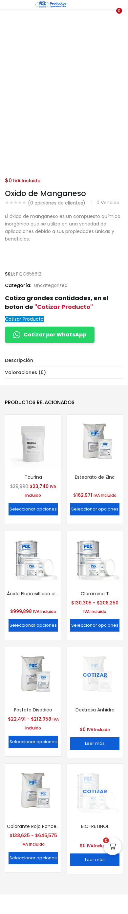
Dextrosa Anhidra (95, 710)
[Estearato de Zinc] (95, 442)
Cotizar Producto (24, 319)
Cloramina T (95, 594)
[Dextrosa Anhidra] (95, 675)
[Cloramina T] (95, 558)
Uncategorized (51, 285)
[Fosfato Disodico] (33, 675)
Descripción (19, 360)
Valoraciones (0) (25, 372)
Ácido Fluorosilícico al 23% (33, 594)
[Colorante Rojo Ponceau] (33, 791)
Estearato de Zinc (95, 477)
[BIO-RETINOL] (95, 791)
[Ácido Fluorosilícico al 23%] (33, 558)
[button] (118, 4)
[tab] (64, 360)
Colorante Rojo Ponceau (33, 826)
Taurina (33, 477)
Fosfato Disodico (33, 710)
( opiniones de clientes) (56, 203)
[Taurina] (33, 442)
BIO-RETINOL (95, 826)
